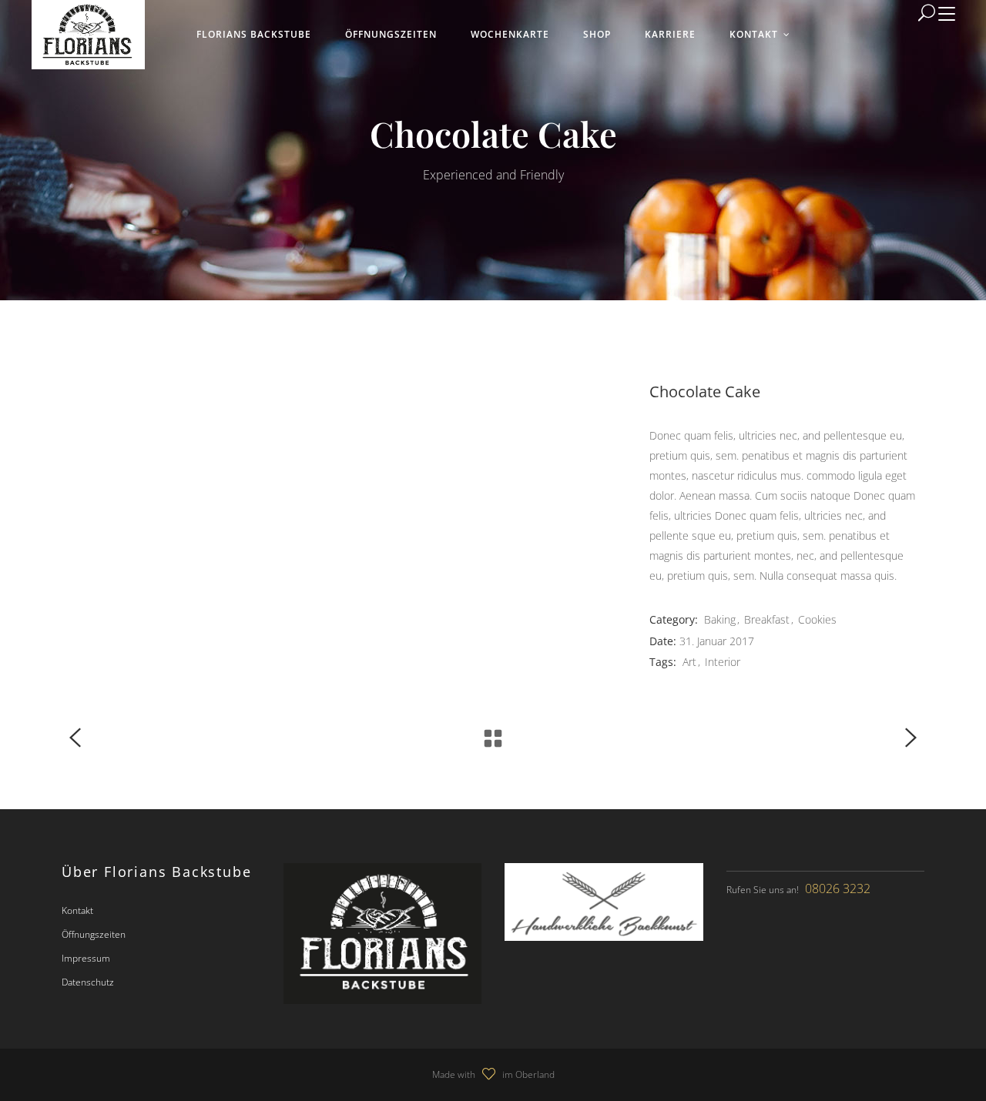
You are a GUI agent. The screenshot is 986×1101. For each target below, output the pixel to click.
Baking (720, 619)
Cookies (817, 619)
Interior (722, 661)
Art (689, 661)
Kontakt (77, 910)
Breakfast (767, 619)
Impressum (86, 958)
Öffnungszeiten (94, 934)
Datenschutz (88, 982)
